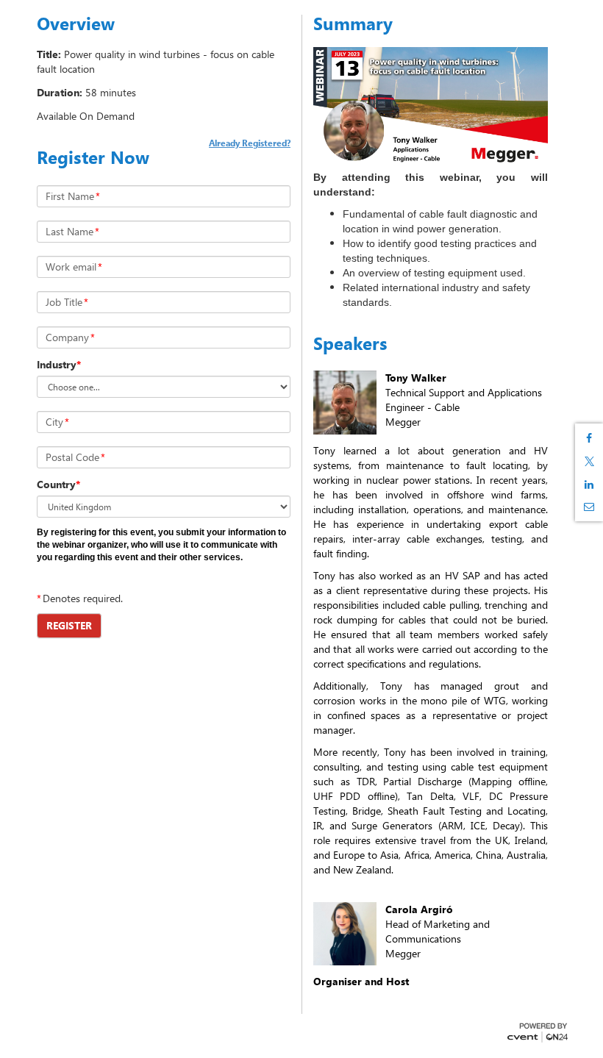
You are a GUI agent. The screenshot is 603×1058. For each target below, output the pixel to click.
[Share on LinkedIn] (589, 484)
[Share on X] (589, 461)
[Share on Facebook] (589, 438)
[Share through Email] (589, 507)
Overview (76, 23)
